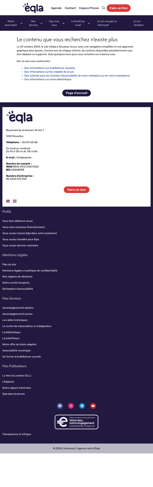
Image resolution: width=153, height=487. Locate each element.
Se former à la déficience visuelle (21, 356)
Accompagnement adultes (17, 307)
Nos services (33, 23)
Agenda (56, 8)
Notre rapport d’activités (16, 387)
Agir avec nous (54, 23)
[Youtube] (93, 406)
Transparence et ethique (16, 434)
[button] (104, 8)
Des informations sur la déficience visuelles (49, 67)
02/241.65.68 (30, 142)
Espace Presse (89, 8)
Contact (70, 8)
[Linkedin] (82, 406)
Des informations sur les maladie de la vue (49, 71)
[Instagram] (71, 406)
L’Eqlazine (8, 381)
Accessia (69, 448)
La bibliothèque (11, 332)
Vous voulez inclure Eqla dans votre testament (29, 233)
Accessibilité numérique (16, 350)
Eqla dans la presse (13, 393)
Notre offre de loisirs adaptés (19, 344)
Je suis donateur (139, 23)
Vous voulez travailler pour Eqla (20, 239)
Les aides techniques (14, 319)
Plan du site (9, 264)
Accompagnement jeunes (17, 313)
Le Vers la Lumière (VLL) (16, 375)
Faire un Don (119, 8)
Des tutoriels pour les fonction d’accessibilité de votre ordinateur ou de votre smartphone (77, 75)
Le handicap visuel (78, 23)
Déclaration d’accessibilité (17, 288)
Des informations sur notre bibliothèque (47, 79)
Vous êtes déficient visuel (17, 220)
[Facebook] (60, 406)
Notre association (11, 23)
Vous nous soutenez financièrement (23, 227)
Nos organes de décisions (17, 276)
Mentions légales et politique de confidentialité (30, 270)
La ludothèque (10, 338)
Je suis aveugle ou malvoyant (107, 23)
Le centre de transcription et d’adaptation (26, 326)
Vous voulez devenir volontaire (20, 245)
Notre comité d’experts (16, 282)
